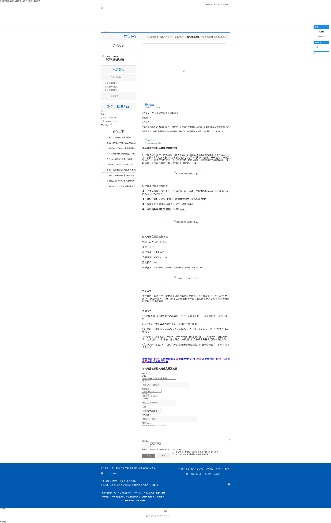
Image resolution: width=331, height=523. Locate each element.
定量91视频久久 (209, 4)
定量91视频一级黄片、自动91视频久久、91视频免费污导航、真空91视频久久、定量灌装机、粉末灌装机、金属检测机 (133, 497)
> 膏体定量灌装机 (110, 90)
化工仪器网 (131, 481)
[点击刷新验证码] (155, 444)
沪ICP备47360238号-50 (147, 468)
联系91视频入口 (200, 25)
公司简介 (120, 25)
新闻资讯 (146, 25)
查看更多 (115, 96)
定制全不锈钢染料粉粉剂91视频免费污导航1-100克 (198, 452)
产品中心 (133, 25)
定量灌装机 (179, 37)
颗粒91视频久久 (223, 4)
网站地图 (3, 522)
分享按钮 (3, 509)
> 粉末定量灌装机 (110, 83)
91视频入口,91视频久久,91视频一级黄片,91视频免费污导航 (20, 1)
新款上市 (118, 131)
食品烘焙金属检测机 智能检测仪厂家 (194, 454)
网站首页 (107, 25)
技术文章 (159, 25)
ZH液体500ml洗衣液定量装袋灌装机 (121, 148)
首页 (162, 37)
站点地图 (217, 474)
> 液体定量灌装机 (110, 87)
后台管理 (208, 474)
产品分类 (118, 69)
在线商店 (172, 25)
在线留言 (185, 25)
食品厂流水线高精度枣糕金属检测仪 (121, 143)
